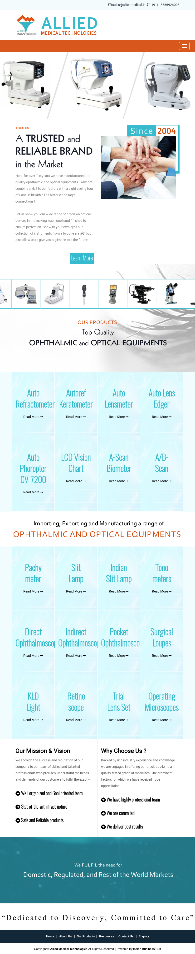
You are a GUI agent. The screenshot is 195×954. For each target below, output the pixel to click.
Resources (106, 936)
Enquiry (144, 936)
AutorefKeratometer (76, 398)
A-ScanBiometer (119, 463)
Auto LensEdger (162, 398)
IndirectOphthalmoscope (80, 637)
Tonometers (161, 573)
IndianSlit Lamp (119, 573)
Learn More (82, 258)
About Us (65, 936)
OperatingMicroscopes (162, 701)
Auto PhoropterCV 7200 (33, 468)
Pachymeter (33, 573)
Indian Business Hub (147, 949)
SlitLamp (76, 573)
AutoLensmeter (119, 398)
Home (50, 936)
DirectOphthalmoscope (37, 637)
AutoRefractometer (35, 398)
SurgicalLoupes (162, 637)
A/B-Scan (161, 463)
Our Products (86, 936)
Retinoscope (76, 701)
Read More (31, 417)
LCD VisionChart (76, 463)
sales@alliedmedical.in (129, 5)
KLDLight (33, 701)
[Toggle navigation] (184, 46)
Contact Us (126, 936)
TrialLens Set (118, 701)
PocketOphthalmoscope (123, 637)
